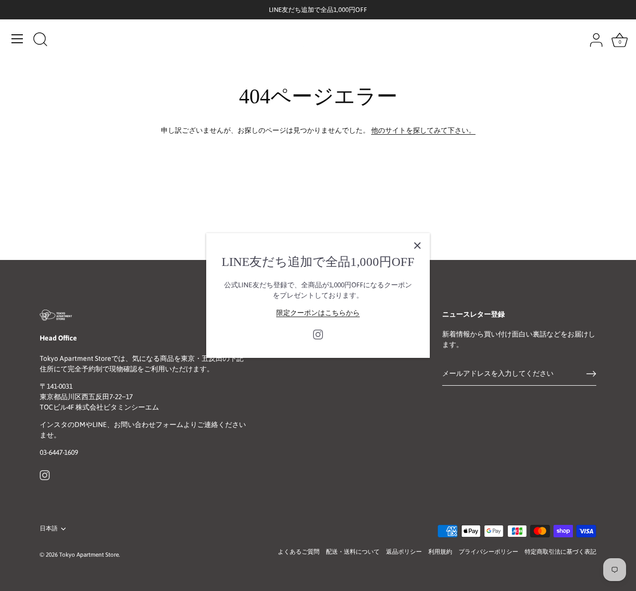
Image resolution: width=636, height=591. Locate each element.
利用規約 (440, 551)
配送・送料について (353, 551)
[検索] (40, 40)
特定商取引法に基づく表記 (560, 551)
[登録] (591, 374)
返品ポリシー (404, 551)
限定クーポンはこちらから (318, 313)
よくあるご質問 (298, 551)
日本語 (49, 528)
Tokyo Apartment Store (89, 554)
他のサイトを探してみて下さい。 (423, 130)
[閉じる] (417, 245)
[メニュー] (17, 39)
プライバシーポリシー (488, 551)
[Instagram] (318, 334)
